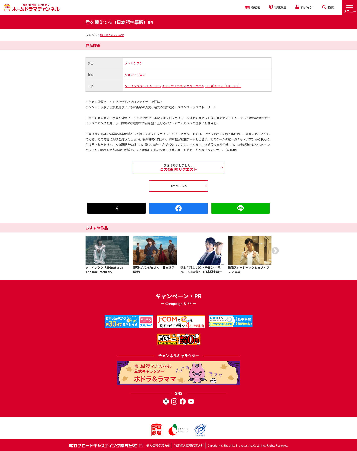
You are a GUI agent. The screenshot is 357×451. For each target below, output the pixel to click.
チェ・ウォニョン (174, 86)
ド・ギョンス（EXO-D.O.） (223, 86)
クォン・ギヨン (135, 74)
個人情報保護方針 (158, 445)
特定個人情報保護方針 (189, 445)
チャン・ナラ (152, 86)
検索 (330, 7)
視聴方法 (280, 7)
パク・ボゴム (195, 86)
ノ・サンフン (134, 63)
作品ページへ (178, 186)
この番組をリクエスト (178, 167)
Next (275, 250)
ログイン (306, 7)
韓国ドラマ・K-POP (112, 35)
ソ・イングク (134, 86)
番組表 (255, 7)
